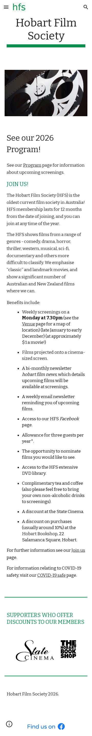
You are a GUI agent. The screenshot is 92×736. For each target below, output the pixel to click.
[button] (6, 7)
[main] (46, 31)
